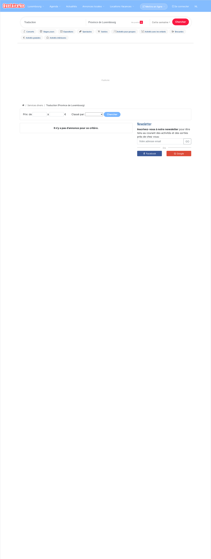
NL (196, 6)
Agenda (54, 6)
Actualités (71, 6)
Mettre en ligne (153, 6)
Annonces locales (92, 6)
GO (187, 141)
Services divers (35, 105)
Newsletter (144, 123)
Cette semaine (160, 22)
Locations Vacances (120, 6)
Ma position (135, 22)
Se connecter (181, 6)
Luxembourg (34, 6)
